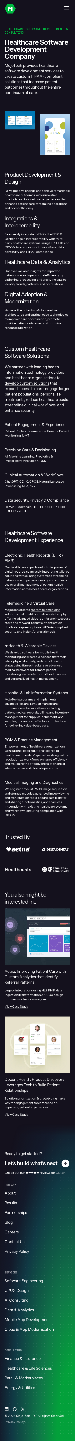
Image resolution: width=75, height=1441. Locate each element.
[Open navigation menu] (66, 8)
